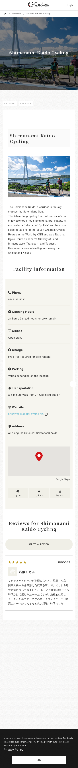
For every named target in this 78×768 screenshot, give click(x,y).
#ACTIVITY (10, 103)
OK (39, 759)
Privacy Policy (13, 749)
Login (70, 5)
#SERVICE (26, 103)
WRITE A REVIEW (39, 544)
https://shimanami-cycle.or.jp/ (26, 414)
